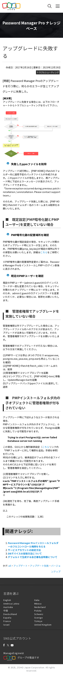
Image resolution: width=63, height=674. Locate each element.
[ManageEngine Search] (49, 6)
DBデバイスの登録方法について (25, 553)
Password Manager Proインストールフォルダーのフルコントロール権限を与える (33, 544)
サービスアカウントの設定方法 (24, 550)
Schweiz (38, 614)
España (7, 617)
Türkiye (38, 621)
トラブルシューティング (48, 72)
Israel (6, 624)
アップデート (20, 565)
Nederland (40, 607)
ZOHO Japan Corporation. (31, 667)
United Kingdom (43, 624)
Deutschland (10, 614)
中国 (5, 610)
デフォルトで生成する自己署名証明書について (32, 557)
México (38, 603)
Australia (8, 607)
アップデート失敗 (39, 565)
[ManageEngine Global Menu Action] (57, 6)
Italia (36, 600)
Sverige (38, 617)
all (9, 565)
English (7, 600)
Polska (37, 610)
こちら (43, 252)
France (7, 621)
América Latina (11, 603)
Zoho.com (11, 6)
